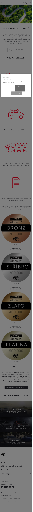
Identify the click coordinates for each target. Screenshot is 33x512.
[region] (16, 85)
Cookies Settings (16, 93)
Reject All (20, 86)
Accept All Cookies (20, 89)
